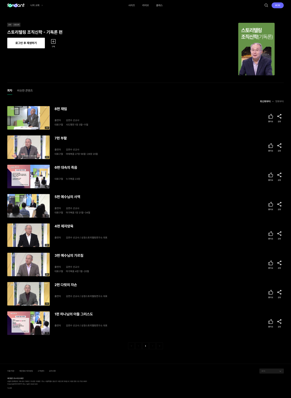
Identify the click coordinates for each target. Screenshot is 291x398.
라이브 (145, 5)
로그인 (277, 5)
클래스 (159, 5)
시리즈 (131, 5)
